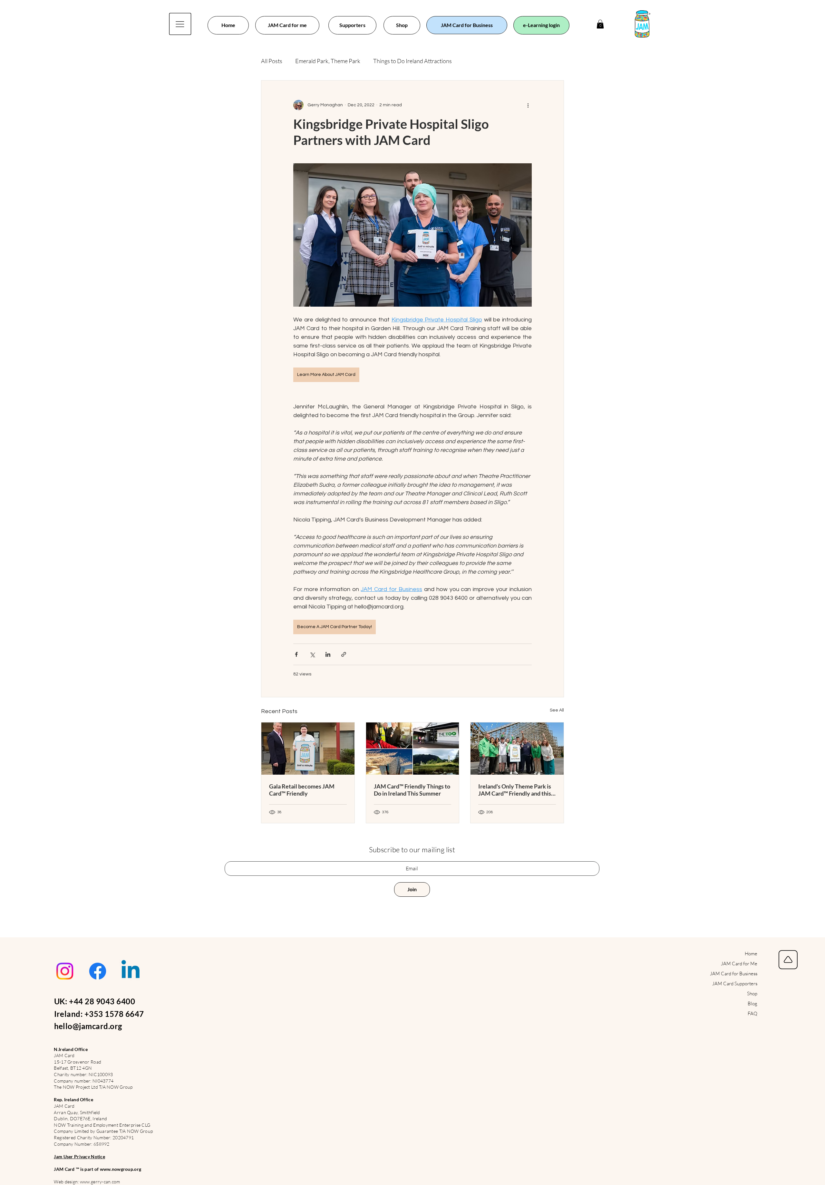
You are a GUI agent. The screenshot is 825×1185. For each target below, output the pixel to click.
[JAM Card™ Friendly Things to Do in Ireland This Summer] (412, 748)
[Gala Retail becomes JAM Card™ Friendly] (307, 748)
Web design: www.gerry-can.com (87, 1181)
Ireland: (69, 1013)
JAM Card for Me (739, 963)
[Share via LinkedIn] (328, 654)
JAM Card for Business (733, 973)
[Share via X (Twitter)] (312, 654)
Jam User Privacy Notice (79, 1156)
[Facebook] (97, 971)
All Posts (271, 60)
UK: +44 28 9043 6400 (94, 1001)
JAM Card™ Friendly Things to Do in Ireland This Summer (412, 790)
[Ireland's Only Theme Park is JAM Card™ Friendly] (517, 748)
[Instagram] (64, 971)
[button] (600, 24)
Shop (752, 993)
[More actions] (528, 105)
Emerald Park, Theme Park (327, 60)
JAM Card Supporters (734, 983)
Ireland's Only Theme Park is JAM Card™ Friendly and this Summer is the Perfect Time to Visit (517, 790)
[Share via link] (344, 654)
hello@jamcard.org (88, 1026)
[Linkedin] (130, 971)
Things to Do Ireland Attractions (412, 60)
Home (751, 954)
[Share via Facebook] (296, 654)
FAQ (752, 1013)
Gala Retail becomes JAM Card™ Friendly (302, 790)
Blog (752, 1003)
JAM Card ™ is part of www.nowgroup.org (97, 1169)
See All (557, 710)
